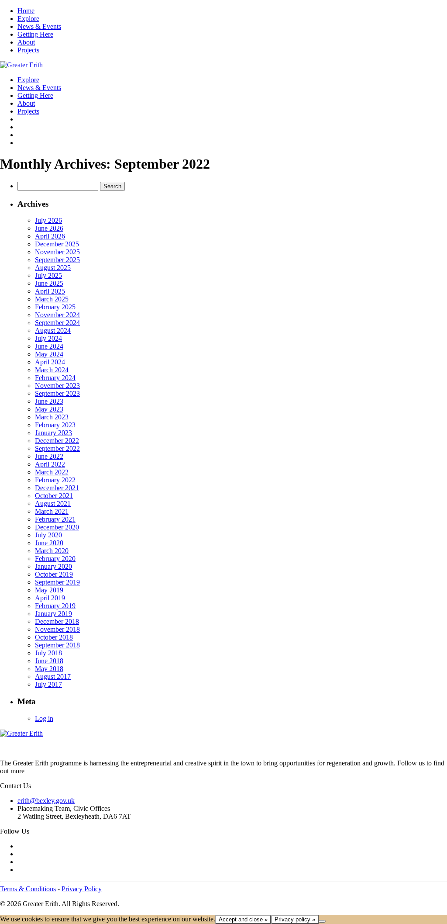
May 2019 (49, 590)
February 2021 (55, 519)
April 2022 (50, 464)
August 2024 (53, 330)
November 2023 (57, 385)
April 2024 (50, 362)
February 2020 (55, 558)
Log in (44, 718)
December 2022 (57, 440)
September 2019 (57, 582)
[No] (322, 921)
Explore (28, 18)
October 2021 (54, 495)
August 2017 (53, 676)
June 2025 (49, 283)
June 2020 (49, 543)
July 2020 (48, 535)
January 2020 (53, 566)
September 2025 (57, 259)
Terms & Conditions (28, 889)
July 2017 (48, 684)
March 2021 (52, 511)
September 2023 (57, 393)
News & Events (39, 26)
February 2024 (55, 377)
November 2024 (57, 314)
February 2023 (55, 425)
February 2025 (55, 307)
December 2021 (57, 487)
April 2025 (50, 291)
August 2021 (53, 503)
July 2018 (48, 653)
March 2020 (52, 550)
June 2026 (49, 228)
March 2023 (52, 417)
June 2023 (49, 401)
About (26, 42)
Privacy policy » (295, 919)
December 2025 (57, 244)
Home (25, 10)
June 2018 (49, 660)
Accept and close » (243, 919)
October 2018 (54, 637)
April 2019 (50, 598)
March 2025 (52, 299)
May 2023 (49, 409)
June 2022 (49, 456)
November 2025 (57, 252)
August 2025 (53, 267)
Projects (28, 50)
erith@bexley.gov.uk (46, 800)
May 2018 (49, 668)
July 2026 (48, 220)
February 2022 (55, 480)
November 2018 (57, 629)
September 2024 (57, 322)
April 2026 (50, 236)
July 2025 (48, 275)
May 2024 (49, 354)
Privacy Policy (82, 889)
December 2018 (57, 621)
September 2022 (57, 448)
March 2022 (52, 472)
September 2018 (57, 645)
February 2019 (55, 605)
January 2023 (53, 432)
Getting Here (35, 34)
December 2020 (57, 527)
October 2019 (54, 574)
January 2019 (53, 613)
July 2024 (48, 338)
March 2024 (52, 370)
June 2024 (49, 346)
